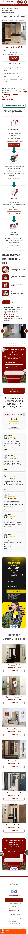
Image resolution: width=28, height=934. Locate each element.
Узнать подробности (23, 90)
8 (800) (14, 896)
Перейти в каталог (14, 245)
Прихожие (13, 8)
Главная (5, 8)
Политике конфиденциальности (13, 378)
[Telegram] (12, 626)
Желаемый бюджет (15, 367)
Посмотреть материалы (14, 390)
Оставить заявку (14, 144)
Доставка (15, 302)
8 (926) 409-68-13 (15, 138)
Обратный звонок (14, 900)
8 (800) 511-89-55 (15, 133)
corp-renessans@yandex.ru (14, 903)
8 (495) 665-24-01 (14, 135)
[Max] (15, 626)
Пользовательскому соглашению (13, 379)
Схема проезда (14, 910)
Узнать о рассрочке (14, 213)
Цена (5, 302)
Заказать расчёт (14, 58)
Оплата (21, 302)
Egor (9, 534)
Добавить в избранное (14, 914)
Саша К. (10, 475)
